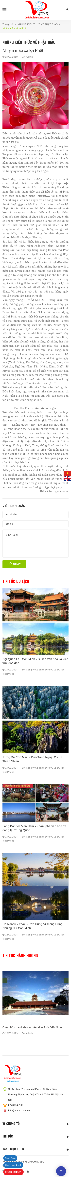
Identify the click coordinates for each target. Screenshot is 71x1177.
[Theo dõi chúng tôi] (28, 1171)
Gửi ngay (14, 564)
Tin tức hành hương (20, 955)
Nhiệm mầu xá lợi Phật (22, 50)
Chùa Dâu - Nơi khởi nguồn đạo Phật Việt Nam (32, 1027)
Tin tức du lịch (15, 581)
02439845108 (15, 1105)
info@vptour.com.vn (19, 1110)
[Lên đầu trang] (61, 1171)
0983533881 (13, 1172)
